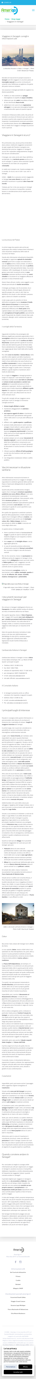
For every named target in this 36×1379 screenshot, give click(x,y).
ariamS (24, 70)
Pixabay (31, 70)
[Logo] (9, 14)
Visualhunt (26, 589)
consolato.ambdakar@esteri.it (17, 700)
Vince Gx (23, 929)
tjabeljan (18, 589)
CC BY (32, 589)
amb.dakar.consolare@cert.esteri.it (17, 703)
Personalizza (10, 1367)
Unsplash (31, 929)
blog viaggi (16, 19)
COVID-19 (7, 2)
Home (7, 19)
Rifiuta (25, 1367)
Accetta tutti (18, 1372)
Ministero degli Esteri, (8, 336)
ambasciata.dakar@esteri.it (17, 676)
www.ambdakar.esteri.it (23, 678)
